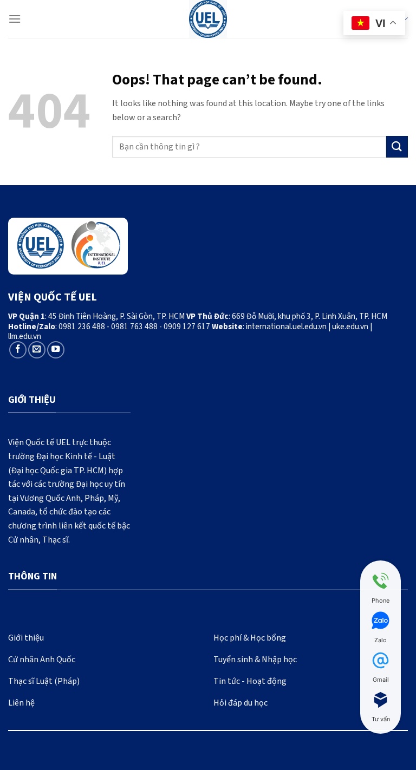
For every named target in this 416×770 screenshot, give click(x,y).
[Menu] (14, 18)
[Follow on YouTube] (55, 349)
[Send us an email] (37, 349)
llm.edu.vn (24, 336)
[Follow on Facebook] (18, 349)
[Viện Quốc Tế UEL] (208, 19)
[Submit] (397, 146)
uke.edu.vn (350, 326)
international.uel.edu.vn (286, 326)
